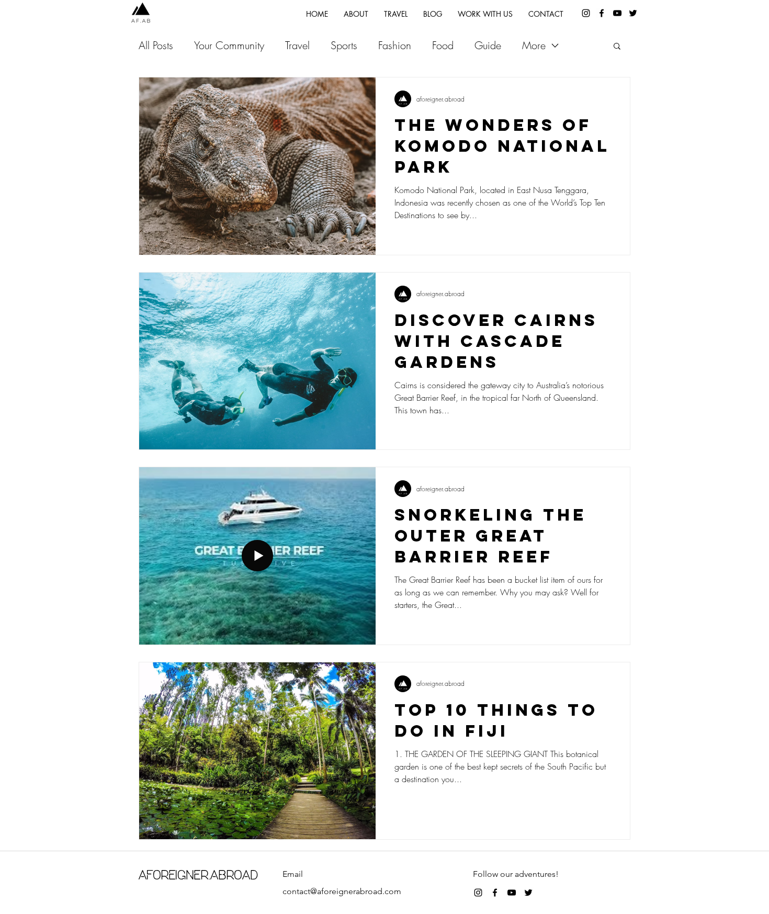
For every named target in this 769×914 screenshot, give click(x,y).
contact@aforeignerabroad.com (341, 891)
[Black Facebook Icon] (495, 892)
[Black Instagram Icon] (478, 892)
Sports (344, 45)
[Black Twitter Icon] (528, 892)
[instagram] (586, 13)
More (534, 45)
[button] (617, 46)
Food (443, 45)
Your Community (229, 45)
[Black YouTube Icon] (617, 13)
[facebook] (601, 13)
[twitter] (633, 13)
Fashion (394, 45)
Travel (297, 45)
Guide (487, 45)
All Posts (156, 45)
